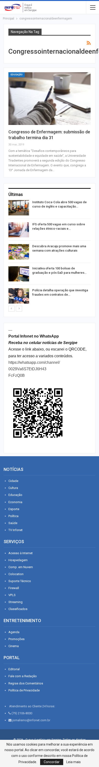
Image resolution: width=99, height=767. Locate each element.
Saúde (12, 523)
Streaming (15, 602)
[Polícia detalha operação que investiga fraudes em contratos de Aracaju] (18, 296)
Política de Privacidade (24, 690)
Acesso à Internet (20, 553)
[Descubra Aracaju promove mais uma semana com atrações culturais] (18, 252)
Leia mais (73, 762)
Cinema (13, 646)
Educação (17, 74)
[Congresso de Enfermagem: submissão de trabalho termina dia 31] (49, 98)
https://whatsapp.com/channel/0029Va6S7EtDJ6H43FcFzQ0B (34, 368)
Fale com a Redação (22, 676)
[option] (49, 252)
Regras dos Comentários (25, 683)
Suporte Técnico (19, 581)
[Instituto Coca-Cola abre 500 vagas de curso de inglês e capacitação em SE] (18, 207)
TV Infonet (15, 530)
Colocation (16, 574)
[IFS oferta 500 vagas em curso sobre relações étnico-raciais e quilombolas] (18, 230)
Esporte (13, 509)
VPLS (12, 595)
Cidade (13, 481)
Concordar (52, 762)
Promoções (16, 639)
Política (13, 516)
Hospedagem (18, 560)
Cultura (13, 488)
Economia (15, 502)
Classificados (17, 609)
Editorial (14, 669)
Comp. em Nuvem (20, 567)
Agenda (13, 632)
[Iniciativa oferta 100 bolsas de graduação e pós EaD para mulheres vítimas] (18, 274)
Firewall (13, 588)
